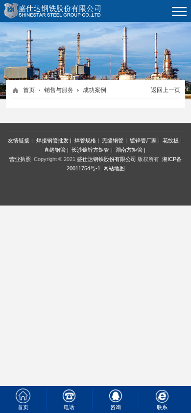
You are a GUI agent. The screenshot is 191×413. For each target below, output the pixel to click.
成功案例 (94, 90)
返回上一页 (165, 90)
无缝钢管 (112, 140)
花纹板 (171, 140)
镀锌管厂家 (143, 140)
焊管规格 (85, 140)
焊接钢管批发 (52, 140)
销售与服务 (58, 90)
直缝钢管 (55, 150)
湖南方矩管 (129, 150)
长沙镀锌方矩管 (90, 150)
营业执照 (20, 159)
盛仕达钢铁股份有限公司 (106, 159)
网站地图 (114, 168)
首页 (29, 90)
